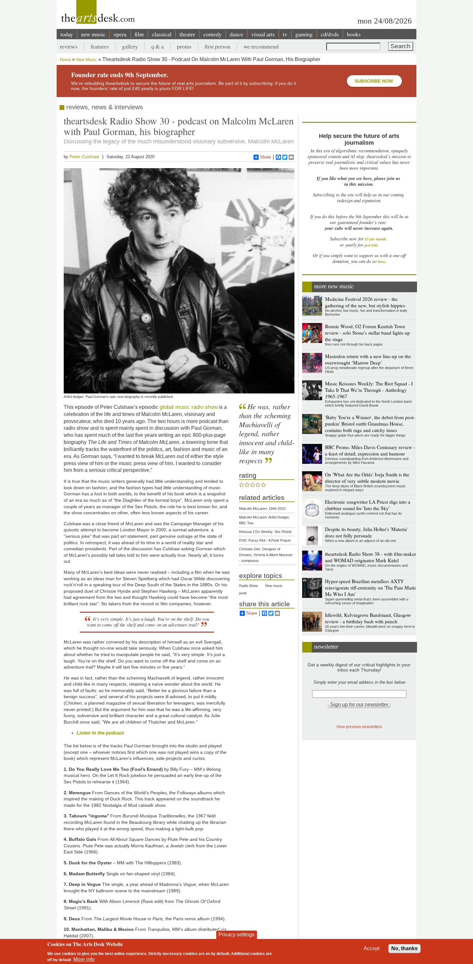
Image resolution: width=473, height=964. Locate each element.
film (139, 34)
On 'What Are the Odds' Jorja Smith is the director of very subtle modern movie (367, 477)
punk (243, 593)
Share (265, 157)
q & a (157, 46)
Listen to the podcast (100, 732)
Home (65, 59)
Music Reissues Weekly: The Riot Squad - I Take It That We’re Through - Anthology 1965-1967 (369, 390)
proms (184, 46)
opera (120, 34)
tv (285, 34)
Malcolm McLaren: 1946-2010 (262, 508)
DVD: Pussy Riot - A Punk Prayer (265, 540)
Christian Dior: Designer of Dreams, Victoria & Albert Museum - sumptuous (265, 555)
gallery (130, 46)
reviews (69, 46)
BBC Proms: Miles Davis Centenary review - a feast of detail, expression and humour (370, 450)
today (66, 34)
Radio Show (248, 586)
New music (274, 586)
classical (162, 34)
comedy (212, 34)
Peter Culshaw (84, 156)
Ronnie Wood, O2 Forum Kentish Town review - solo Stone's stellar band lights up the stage (367, 332)
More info (84, 959)
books (354, 34)
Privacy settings (236, 934)
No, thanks (404, 948)
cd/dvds (330, 34)
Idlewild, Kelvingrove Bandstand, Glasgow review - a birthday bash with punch (368, 618)
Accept (371, 948)
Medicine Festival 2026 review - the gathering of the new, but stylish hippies (365, 302)
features (100, 46)
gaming (304, 34)
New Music (86, 59)
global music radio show (189, 407)
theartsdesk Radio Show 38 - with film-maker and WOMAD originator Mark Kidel (370, 557)
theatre (187, 34)
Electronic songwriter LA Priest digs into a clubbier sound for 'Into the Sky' (367, 505)
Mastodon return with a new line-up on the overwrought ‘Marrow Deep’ (368, 359)
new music (93, 34)
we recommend (261, 46)
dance (236, 34)
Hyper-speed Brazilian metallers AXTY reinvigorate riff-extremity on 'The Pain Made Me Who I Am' (370, 587)
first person (217, 46)
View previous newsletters (359, 727)
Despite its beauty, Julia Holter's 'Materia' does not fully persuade (366, 532)
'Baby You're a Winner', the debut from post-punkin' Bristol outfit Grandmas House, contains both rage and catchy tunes (370, 423)
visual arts (263, 34)
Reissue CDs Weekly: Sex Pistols (265, 532)
